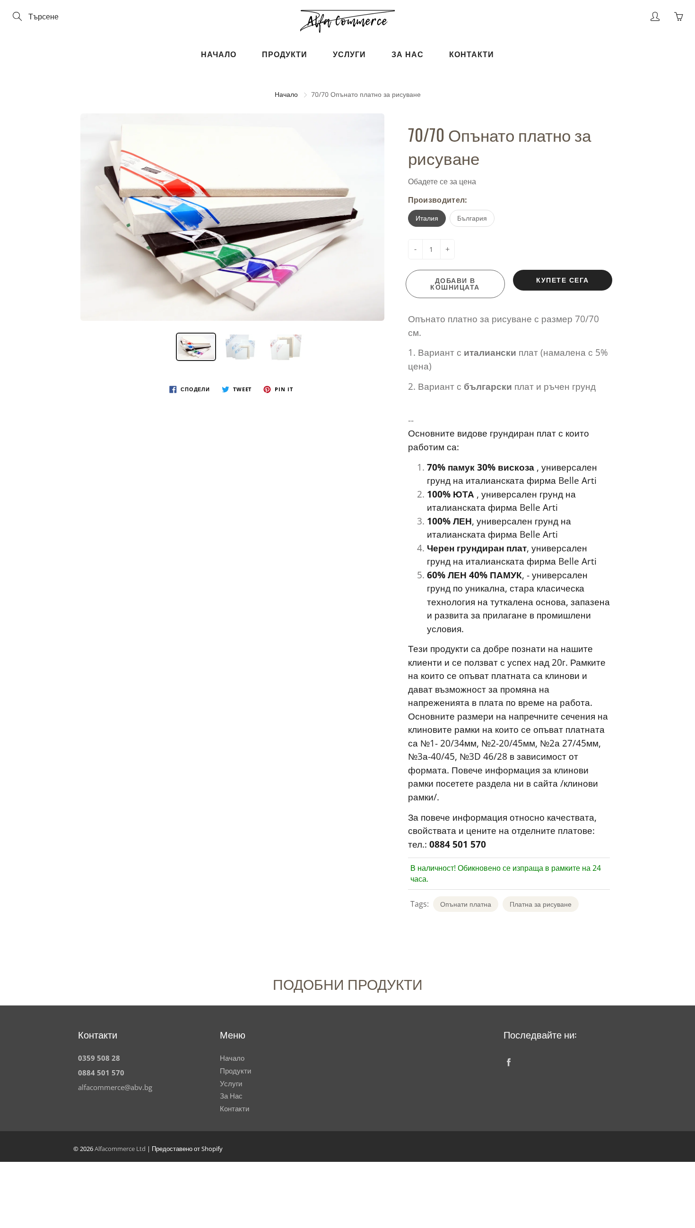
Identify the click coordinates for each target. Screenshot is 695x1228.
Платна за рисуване (541, 904)
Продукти (284, 54)
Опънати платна (465, 904)
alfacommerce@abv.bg (115, 1087)
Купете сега (562, 279)
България (472, 218)
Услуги (349, 54)
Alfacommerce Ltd (120, 1148)
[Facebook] (508, 1062)
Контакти (471, 54)
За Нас (407, 54)
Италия (427, 218)
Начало (218, 54)
